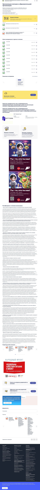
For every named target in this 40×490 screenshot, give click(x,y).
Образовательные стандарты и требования (30, 455)
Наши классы (4, 449)
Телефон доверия (16, 453)
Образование (28, 453)
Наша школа (4, 445)
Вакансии (3, 459)
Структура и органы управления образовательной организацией (30, 463)
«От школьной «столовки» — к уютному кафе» (18, 459)
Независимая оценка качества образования (30, 475)
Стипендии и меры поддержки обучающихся (30, 468)
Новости (15, 447)
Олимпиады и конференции (18, 450)
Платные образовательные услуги (31, 452)
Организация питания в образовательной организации (30, 456)
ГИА (14, 454)
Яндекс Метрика (18, 483)
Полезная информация (17, 446)
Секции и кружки (16, 449)
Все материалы (35, 76)
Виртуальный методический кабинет (6, 460)
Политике (8, 485)
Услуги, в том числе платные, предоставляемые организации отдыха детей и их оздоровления (19, 469)
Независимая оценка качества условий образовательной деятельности (30, 477)
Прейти (33, 391)
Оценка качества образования (30, 480)
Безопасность (16, 452)
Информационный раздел (18, 470)
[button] (34, 0)
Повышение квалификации (6, 457)
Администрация (4, 447)
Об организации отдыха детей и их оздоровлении (19, 462)
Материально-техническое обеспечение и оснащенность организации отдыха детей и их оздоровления (18, 466)
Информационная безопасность (30, 469)
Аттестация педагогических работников (6, 456)
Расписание (27, 445)
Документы (27, 451)
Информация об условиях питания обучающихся (20, 83)
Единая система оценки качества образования (19, 455)
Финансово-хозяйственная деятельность (30, 460)
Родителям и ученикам (17, 445)
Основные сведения (29, 450)
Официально (28, 446)
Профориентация (16, 471)
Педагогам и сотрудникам (6, 451)
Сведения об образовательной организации (30, 449)
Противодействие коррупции (30, 447)
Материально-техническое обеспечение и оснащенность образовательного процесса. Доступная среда (30, 466)
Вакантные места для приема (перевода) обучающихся (30, 462)
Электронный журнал (5, 452)
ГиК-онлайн (16, 451)
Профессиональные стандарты (6, 454)
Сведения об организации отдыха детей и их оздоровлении (19, 461)
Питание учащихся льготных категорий (18, 457)
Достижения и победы (5, 450)
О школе (3, 446)
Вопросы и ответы (28, 473)
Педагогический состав (5, 448)
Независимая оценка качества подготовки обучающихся (30, 479)
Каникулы (15, 448)
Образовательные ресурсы (6, 453)
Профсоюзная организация (6, 458)
